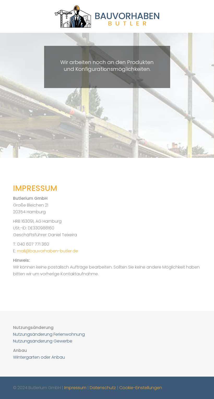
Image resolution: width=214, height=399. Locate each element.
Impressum (75, 388)
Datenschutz (103, 388)
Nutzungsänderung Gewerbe (42, 341)
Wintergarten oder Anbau (39, 357)
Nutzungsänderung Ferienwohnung (49, 334)
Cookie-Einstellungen (140, 388)
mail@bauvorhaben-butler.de (47, 251)
